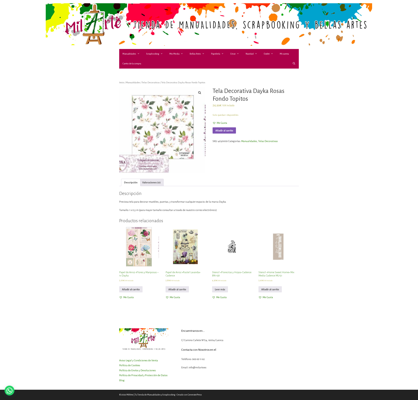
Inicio (121, 82)
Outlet (267, 54)
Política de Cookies (129, 365)
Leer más (220, 289)
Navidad (250, 54)
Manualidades (129, 54)
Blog (122, 380)
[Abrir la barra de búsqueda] (294, 64)
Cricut (232, 54)
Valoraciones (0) (151, 182)
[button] (139, 54)
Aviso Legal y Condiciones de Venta (138, 360)
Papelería (215, 54)
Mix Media (174, 54)
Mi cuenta (284, 54)
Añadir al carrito (224, 130)
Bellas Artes (195, 54)
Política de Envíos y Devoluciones (137, 370)
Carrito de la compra (131, 63)
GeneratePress (195, 394)
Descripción (130, 182)
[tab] (130, 182)
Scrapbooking (152, 54)
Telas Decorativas (151, 82)
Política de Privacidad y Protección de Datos (143, 375)
